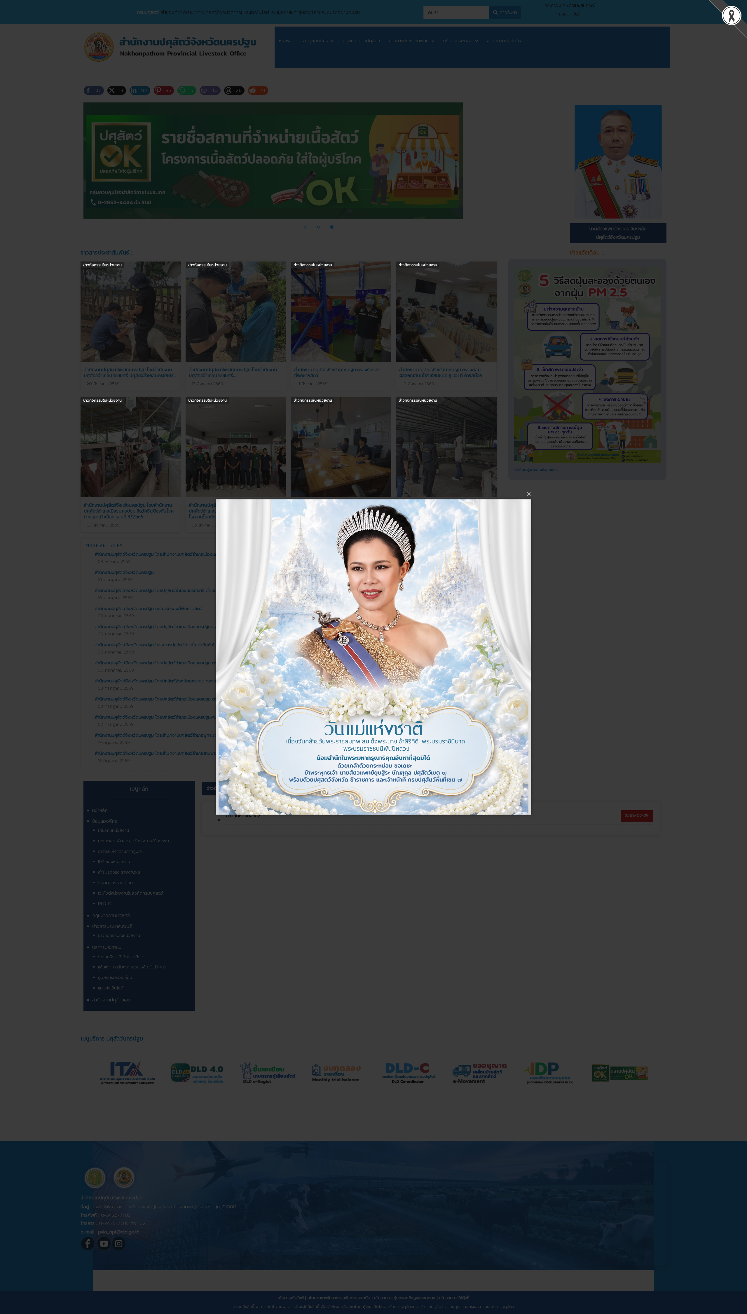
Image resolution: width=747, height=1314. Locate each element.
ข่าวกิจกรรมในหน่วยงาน (102, 265)
